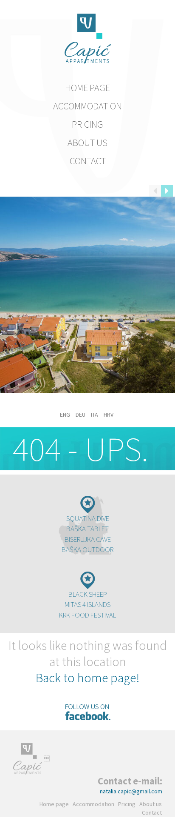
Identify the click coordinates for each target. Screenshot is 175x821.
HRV (108, 414)
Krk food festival (87, 615)
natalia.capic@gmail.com (131, 791)
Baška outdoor (87, 549)
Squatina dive (87, 518)
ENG (65, 414)
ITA (94, 414)
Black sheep (87, 594)
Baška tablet (87, 528)
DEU (80, 414)
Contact (88, 161)
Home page (87, 88)
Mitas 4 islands (87, 604)
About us (87, 143)
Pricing (87, 124)
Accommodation (87, 106)
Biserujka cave (88, 539)
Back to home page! (87, 677)
